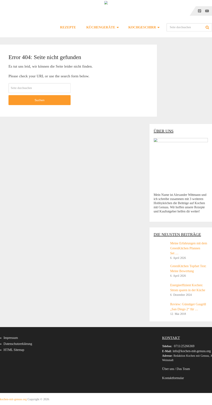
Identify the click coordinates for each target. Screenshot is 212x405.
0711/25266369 (184, 346)
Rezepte (68, 27)
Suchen (208, 27)
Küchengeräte (100, 27)
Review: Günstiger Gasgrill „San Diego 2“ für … (188, 306)
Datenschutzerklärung (18, 344)
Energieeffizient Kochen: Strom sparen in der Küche (187, 287)
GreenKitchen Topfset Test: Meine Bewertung (188, 268)
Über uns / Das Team (176, 369)
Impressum (11, 338)
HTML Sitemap (14, 350)
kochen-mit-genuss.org (13, 399)
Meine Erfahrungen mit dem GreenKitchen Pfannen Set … (188, 248)
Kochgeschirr (142, 27)
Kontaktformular (173, 378)
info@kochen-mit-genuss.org (192, 351)
